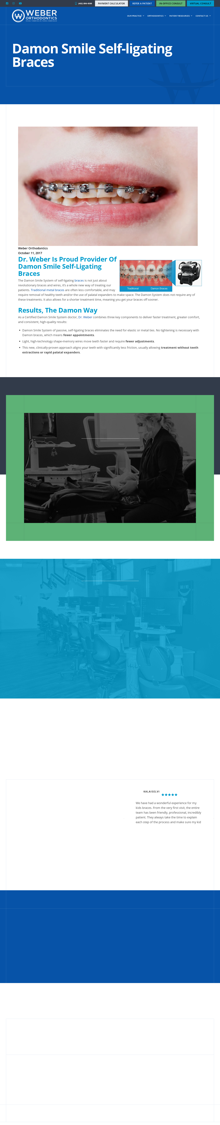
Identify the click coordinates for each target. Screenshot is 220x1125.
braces (79, 280)
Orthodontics (155, 15)
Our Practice (134, 15)
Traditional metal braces (47, 290)
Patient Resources (179, 15)
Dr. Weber (85, 317)
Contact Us (202, 15)
